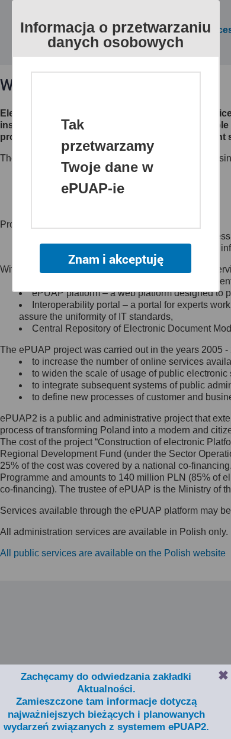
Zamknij (223, 675)
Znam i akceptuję (115, 259)
